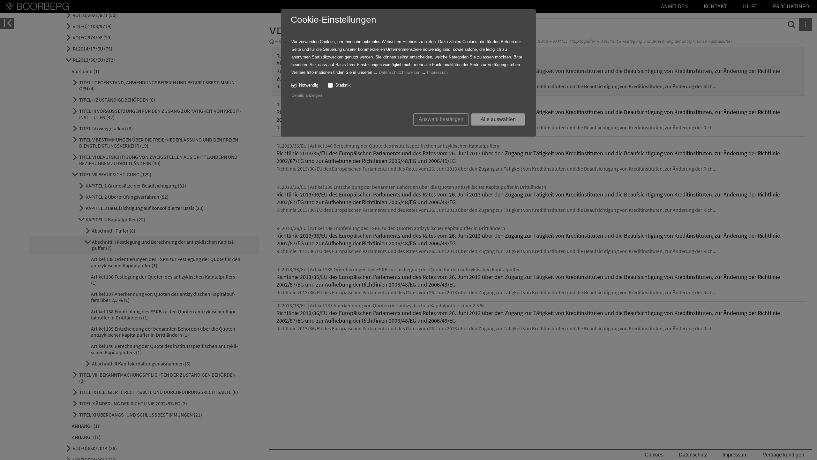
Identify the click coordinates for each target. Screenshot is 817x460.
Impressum (437, 72)
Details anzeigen (306, 95)
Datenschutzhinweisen (399, 72)
